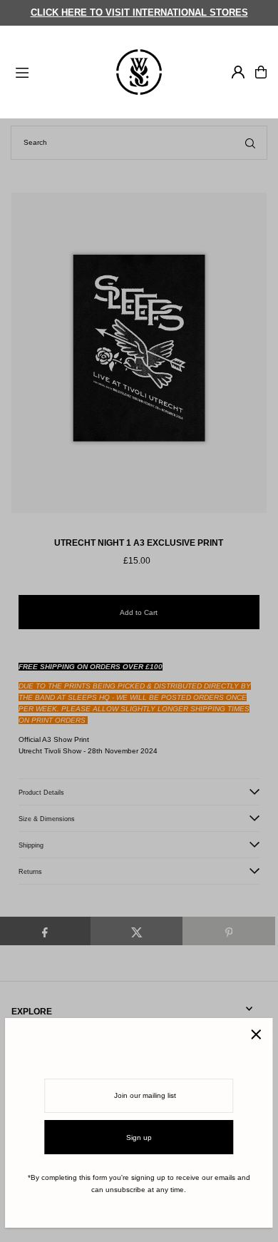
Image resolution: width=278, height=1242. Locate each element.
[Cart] (261, 72)
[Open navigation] (57, 71)
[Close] (256, 1034)
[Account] (238, 72)
